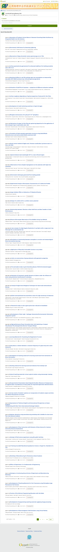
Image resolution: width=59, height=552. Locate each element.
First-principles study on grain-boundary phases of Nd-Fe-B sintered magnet (31, 267)
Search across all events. (8, 28)
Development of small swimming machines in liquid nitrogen (26, 106)
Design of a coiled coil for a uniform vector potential (24, 201)
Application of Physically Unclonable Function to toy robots (26, 249)
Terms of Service (21, 531)
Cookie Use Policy (38, 531)
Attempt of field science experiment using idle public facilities (26, 437)
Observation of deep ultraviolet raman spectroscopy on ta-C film (27, 56)
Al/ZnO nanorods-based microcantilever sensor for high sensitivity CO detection (32, 295)
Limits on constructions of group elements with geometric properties (29, 258)
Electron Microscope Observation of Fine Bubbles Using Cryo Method (28, 219)
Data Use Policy (29, 531)
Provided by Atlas (29, 547)
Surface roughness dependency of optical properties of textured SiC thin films (30, 96)
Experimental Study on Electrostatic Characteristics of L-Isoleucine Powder (30, 183)
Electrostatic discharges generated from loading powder (25, 175)
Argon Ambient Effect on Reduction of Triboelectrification (25, 192)
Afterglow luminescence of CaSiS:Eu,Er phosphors (24, 114)
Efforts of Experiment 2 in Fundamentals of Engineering (25, 464)
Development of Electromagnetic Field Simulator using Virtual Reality (28, 510)
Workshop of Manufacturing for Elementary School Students (26, 456)
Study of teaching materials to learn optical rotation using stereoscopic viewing (31, 374)
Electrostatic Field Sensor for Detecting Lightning (23, 47)
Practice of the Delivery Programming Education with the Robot (27, 493)
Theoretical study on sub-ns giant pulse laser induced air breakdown (29, 305)
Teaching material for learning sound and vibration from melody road (28, 365)
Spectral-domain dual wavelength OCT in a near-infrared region (27, 155)
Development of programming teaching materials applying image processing (30, 502)
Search (5, 18)
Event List (3, 10)
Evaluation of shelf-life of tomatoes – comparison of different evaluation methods (31, 87)
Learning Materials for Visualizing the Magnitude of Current (26, 337)
